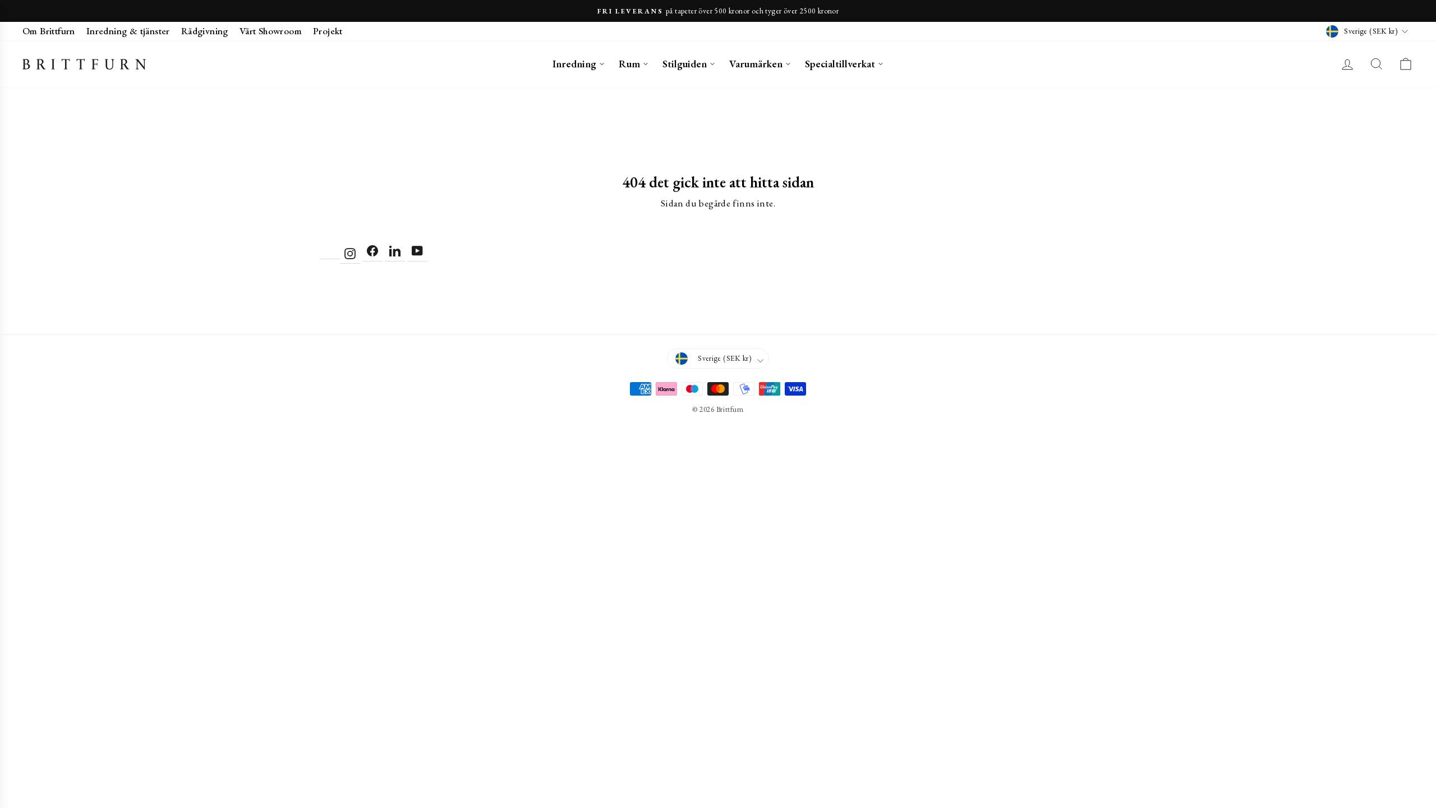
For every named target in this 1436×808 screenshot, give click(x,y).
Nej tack (718, 559)
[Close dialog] (828, 303)
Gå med (718, 531)
